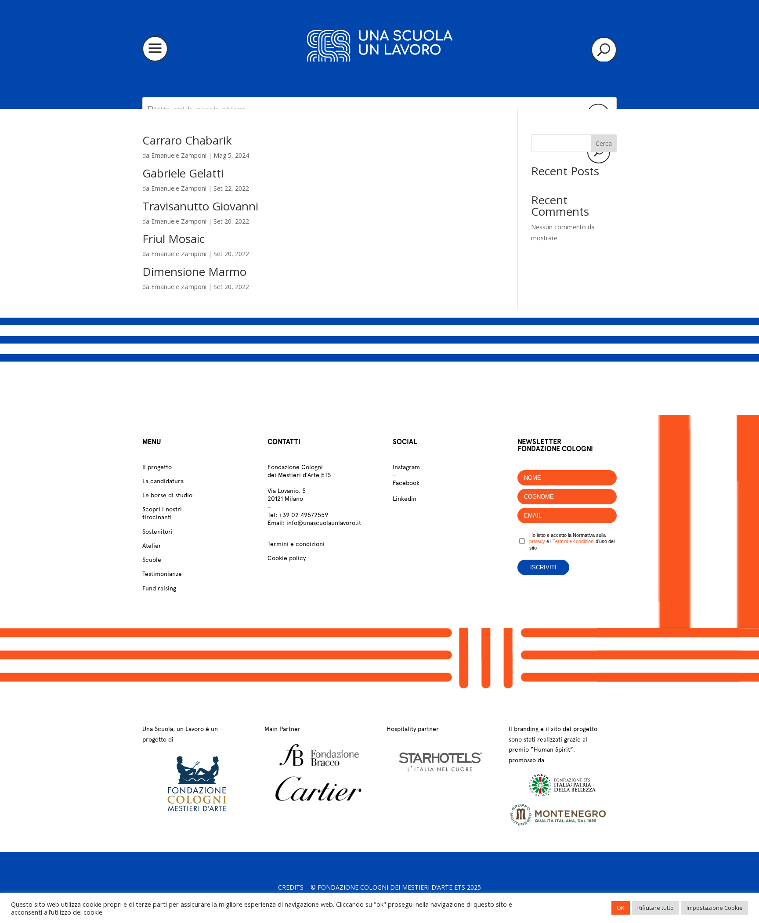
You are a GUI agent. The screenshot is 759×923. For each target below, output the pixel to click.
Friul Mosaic (173, 238)
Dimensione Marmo (194, 271)
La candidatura (163, 481)
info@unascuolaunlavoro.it (323, 522)
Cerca (604, 143)
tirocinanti (157, 517)
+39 (303, 514)
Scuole (151, 559)
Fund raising (159, 588)
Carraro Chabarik (187, 140)
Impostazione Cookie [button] (715, 908)
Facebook (406, 482)
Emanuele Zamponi (178, 155)
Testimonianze (162, 573)
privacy (537, 541)
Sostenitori (157, 531)
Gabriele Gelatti (183, 173)
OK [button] (621, 908)
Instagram (406, 467)
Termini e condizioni (296, 543)
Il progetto (157, 467)
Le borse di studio (167, 495)
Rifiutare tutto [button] (655, 908)
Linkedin (404, 498)
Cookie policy (286, 557)
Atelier (151, 545)
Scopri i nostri (162, 509)
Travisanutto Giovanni (200, 206)
